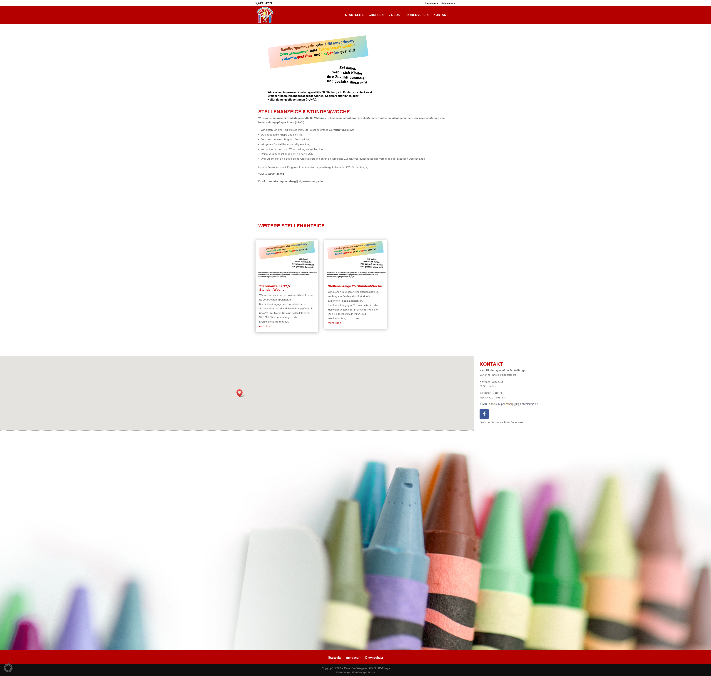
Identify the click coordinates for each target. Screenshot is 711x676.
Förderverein (417, 15)
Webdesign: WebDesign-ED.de (355, 672)
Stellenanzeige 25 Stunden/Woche (355, 286)
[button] (240, 393)
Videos (394, 15)
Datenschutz (448, 3)
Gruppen (376, 15)
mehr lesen (265, 326)
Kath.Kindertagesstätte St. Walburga (367, 668)
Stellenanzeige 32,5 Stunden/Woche (274, 287)
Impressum (431, 3)
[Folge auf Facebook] (484, 414)
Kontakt (440, 15)
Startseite (354, 15)
